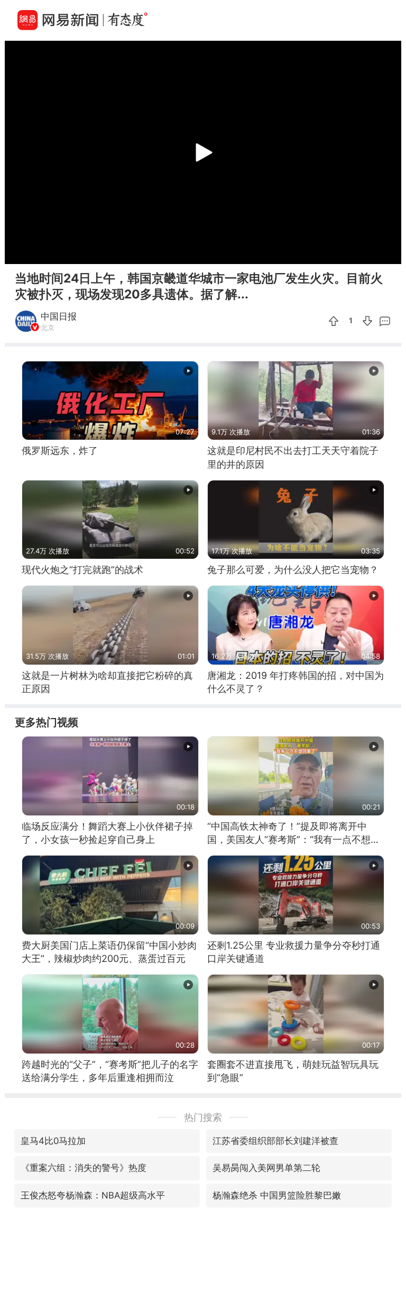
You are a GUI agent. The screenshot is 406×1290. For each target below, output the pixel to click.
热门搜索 (203, 1117)
